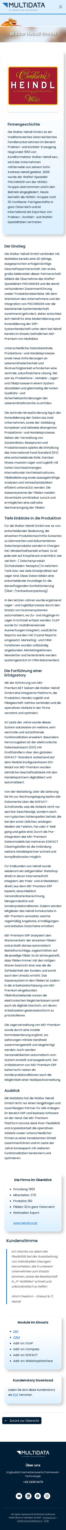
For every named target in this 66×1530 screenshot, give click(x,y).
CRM (16, 1337)
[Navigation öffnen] (60, 7)
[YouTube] (19, 1496)
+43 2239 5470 (33, 1482)
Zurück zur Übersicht (24, 1421)
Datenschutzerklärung (29, 1520)
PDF (16, 1395)
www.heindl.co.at (25, 1223)
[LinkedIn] (28, 1496)
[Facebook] (37, 1496)
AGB (46, 1520)
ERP (16, 1331)
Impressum (49, 1517)
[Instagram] (47, 1496)
